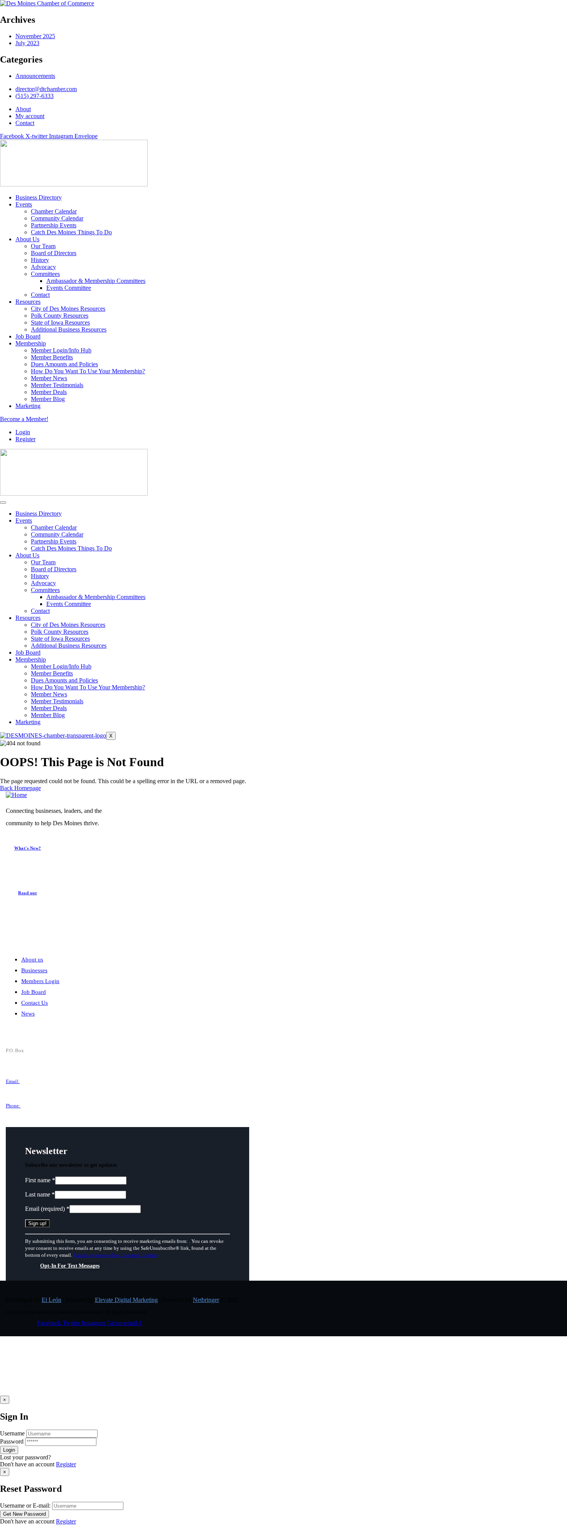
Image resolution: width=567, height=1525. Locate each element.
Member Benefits (52, 673)
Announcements (35, 76)
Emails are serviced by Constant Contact (115, 1255)
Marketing (27, 722)
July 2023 (27, 43)
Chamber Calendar (54, 527)
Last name (40, 1194)
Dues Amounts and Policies (64, 680)
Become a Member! (24, 419)
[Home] (16, 795)
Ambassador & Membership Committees (95, 597)
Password (12, 1441)
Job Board (27, 652)
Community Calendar (57, 534)
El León (51, 1300)
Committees (45, 590)
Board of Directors (53, 569)
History (40, 576)
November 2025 (35, 36)
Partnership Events (53, 541)
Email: (13, 1081)
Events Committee (68, 604)
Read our (27, 892)
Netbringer (206, 1300)
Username (12, 1433)
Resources (27, 617)
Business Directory (38, 513)
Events (23, 520)
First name (40, 1180)
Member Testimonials (57, 701)
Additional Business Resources (68, 645)
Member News (49, 694)
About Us (27, 555)
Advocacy (43, 583)
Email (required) (47, 1208)
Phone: (13, 1106)
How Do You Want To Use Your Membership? (88, 687)
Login (22, 432)
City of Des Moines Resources (68, 624)
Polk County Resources (59, 631)
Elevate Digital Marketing (126, 1300)
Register (66, 1464)
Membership (30, 659)
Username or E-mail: (25, 1505)
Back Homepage (20, 788)
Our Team (43, 562)
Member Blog (48, 715)
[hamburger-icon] (3, 502)
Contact (40, 611)
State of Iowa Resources (60, 638)
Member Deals (49, 708)
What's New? (27, 848)
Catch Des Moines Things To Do (71, 548)
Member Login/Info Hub (61, 666)
